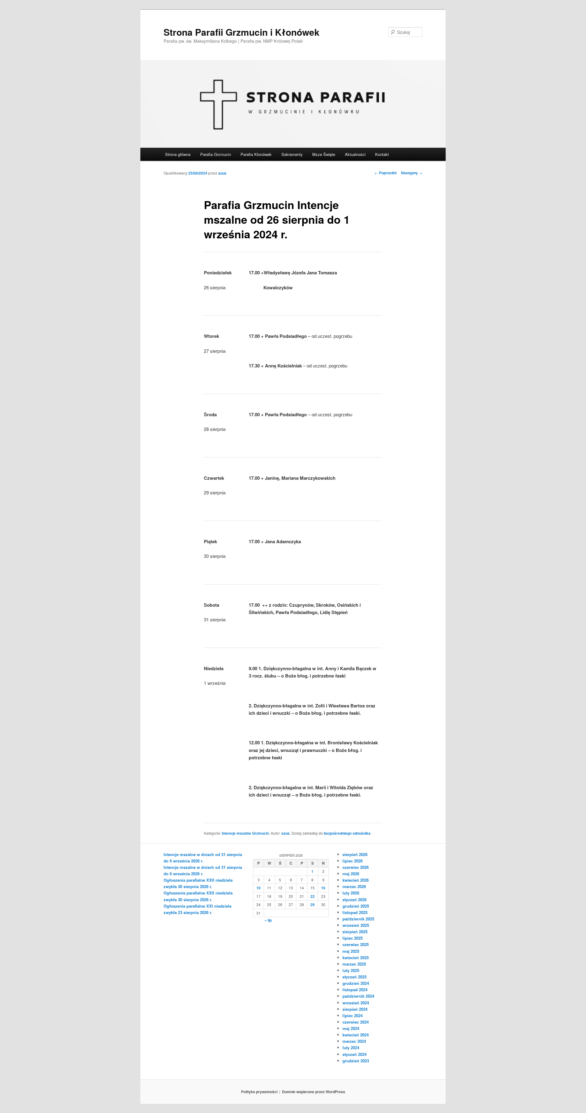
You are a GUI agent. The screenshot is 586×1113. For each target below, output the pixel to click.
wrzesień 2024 (355, 1003)
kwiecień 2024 (355, 1035)
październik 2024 (358, 996)
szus (222, 173)
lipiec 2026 (352, 861)
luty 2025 (350, 970)
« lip (268, 920)
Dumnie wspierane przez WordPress (313, 1091)
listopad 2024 (354, 989)
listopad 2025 (354, 912)
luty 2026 (350, 893)
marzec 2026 (354, 886)
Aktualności (355, 154)
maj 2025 (350, 951)
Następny (411, 172)
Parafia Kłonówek (256, 154)
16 (323, 888)
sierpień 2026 (354, 854)
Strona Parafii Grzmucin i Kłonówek (242, 31)
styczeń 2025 (354, 977)
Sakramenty (292, 154)
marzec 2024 (354, 1041)
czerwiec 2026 (355, 867)
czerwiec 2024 (355, 1022)
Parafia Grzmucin (215, 154)
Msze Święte (323, 154)
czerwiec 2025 (355, 944)
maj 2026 (350, 873)
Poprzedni (385, 172)
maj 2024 (350, 1028)
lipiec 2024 (352, 1015)
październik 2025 (358, 919)
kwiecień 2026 (355, 880)
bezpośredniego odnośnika (347, 833)
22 (312, 896)
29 (312, 904)
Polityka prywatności (259, 1091)
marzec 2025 (354, 964)
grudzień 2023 (355, 1061)
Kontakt (382, 154)
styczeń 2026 (354, 899)
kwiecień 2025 (355, 957)
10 (258, 888)
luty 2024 (350, 1047)
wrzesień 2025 (355, 925)
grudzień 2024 (355, 983)
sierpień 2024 (354, 1009)
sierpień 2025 (354, 931)
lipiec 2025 (352, 938)
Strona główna (177, 154)
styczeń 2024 (354, 1054)
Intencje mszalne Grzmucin (245, 833)
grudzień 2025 (355, 906)
